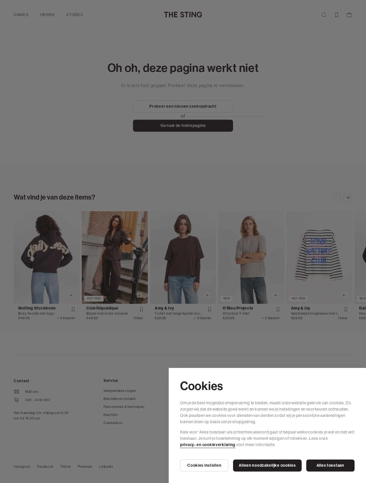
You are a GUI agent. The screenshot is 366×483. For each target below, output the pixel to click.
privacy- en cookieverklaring (207, 444)
